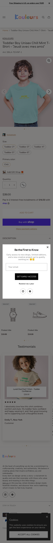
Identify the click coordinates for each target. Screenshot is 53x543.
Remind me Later (26, 284)
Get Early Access (26, 276)
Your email (13, 267)
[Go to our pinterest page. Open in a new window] (30, 291)
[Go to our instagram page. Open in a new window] (23, 291)
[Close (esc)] (47, 247)
